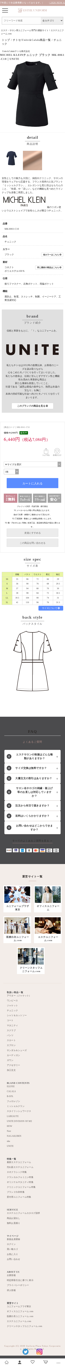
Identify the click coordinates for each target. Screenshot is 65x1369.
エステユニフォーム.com (19, 1321)
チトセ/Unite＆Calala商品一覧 (32, 39)
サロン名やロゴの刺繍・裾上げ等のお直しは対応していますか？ (30, 792)
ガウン (10, 1060)
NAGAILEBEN (14, 1136)
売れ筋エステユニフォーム (20, 1167)
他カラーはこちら (51, 254)
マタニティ (12, 1025)
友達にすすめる (32, 532)
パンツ (10, 1035)
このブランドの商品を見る (31, 405)
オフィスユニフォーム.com (20, 1311)
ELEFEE (11, 1086)
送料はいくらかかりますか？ (28, 815)
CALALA (11, 1091)
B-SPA (10, 1096)
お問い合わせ (13, 1259)
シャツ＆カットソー (17, 1015)
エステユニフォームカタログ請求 (23, 1213)
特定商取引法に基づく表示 (20, 1280)
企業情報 (11, 1275)
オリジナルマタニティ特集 (20, 1182)
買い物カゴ (12, 1249)
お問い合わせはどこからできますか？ (30, 827)
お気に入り (12, 1254)
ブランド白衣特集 (16, 1192)
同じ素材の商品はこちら (48, 267)
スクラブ (11, 1030)
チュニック (12, 1010)
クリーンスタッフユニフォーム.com (24, 1326)
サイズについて (50, 608)
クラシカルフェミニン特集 (20, 1177)
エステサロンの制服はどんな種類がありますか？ (30, 756)
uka (8, 1141)
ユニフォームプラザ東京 (19, 1306)
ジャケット (12, 1005)
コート (10, 1020)
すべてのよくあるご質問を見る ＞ (32, 840)
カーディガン (13, 1055)
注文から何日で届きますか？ (28, 805)
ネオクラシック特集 (17, 1172)
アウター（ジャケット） (19, 995)
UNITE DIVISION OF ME (19, 1121)
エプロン (11, 1045)
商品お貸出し (13, 1218)
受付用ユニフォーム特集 (19, 1197)
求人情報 (11, 1290)
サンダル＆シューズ (17, 1050)
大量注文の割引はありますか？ (30, 778)
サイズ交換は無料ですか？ (27, 768)
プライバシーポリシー (18, 1285)
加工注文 (11, 1070)
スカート (11, 1040)
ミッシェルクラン (16, 1106)
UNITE (10, 1146)
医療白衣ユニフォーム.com (20, 1316)
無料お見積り (13, 1223)
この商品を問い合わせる (33, 543)
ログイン (11, 1244)
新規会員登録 (13, 1239)
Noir (9, 1131)
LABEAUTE (13, 1116)
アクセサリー (13, 1065)
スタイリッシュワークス (19, 1111)
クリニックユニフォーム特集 (21, 1187)
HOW (9, 1126)
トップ (6, 39)
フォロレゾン (13, 1101)
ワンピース (12, 1000)
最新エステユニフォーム (19, 1162)
